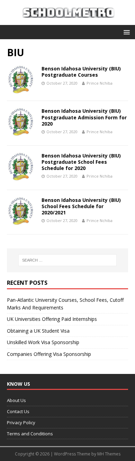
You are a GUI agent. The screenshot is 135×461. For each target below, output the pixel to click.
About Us (16, 400)
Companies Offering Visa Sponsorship (49, 354)
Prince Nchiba (99, 83)
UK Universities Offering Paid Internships (52, 319)
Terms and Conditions (30, 433)
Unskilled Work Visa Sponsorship (43, 342)
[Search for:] (67, 260)
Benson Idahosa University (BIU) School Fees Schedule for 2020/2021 (81, 206)
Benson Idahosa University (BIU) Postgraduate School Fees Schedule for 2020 (81, 161)
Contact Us (18, 411)
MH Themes (108, 454)
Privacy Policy (21, 422)
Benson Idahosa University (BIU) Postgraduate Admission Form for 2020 (84, 117)
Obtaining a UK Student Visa (38, 330)
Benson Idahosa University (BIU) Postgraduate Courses (81, 71)
